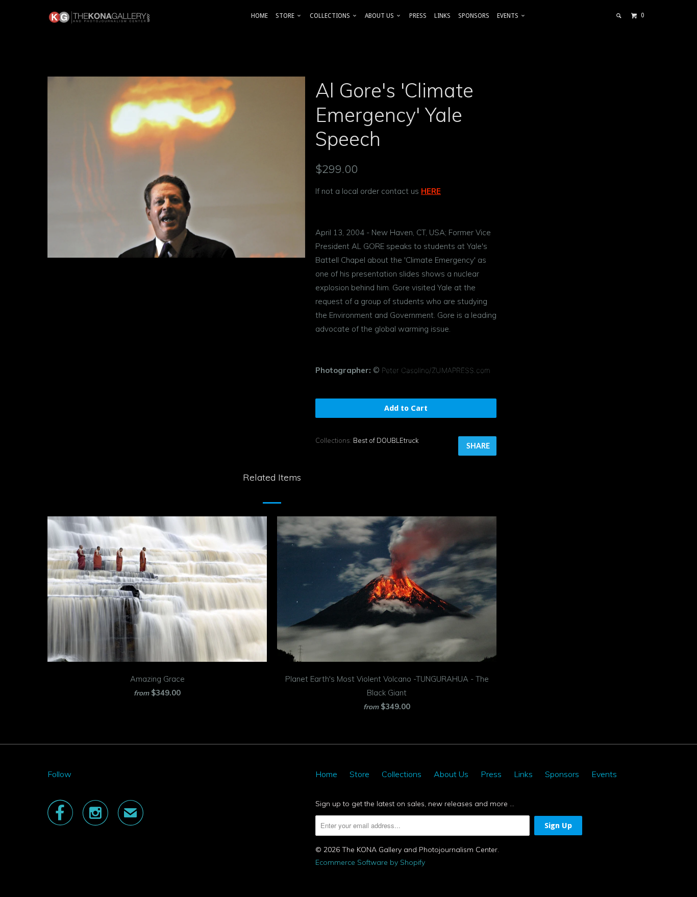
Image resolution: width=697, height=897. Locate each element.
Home (259, 15)
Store (286, 15)
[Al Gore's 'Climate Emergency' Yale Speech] (176, 167)
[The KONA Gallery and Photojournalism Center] (99, 17)
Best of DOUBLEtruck (386, 440)
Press (418, 15)
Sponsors (473, 15)
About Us (381, 15)
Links (442, 15)
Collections (331, 15)
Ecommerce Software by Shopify (370, 862)
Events (509, 15)
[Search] (619, 16)
